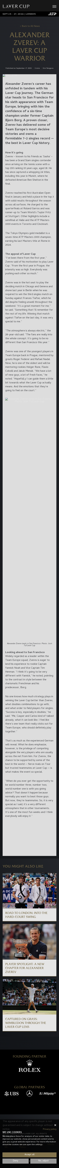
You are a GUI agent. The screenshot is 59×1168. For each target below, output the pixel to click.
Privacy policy (50, 1129)
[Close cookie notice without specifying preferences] (55, 1125)
